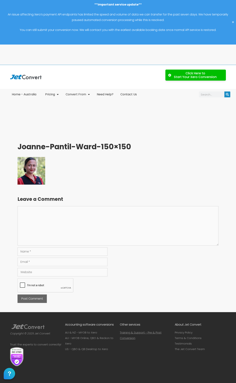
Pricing (50, 94)
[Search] (227, 94)
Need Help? (105, 94)
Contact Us (128, 94)
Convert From (76, 94)
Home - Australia (24, 94)
